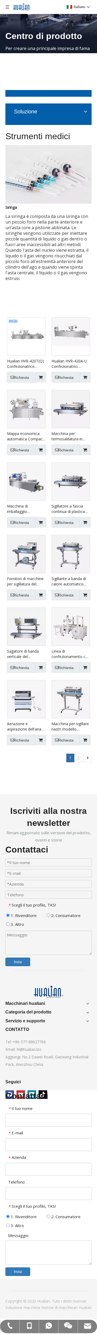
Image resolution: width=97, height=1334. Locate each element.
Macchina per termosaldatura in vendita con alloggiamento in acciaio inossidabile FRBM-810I (68, 436)
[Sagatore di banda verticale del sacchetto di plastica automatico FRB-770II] (26, 626)
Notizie (48, 1307)
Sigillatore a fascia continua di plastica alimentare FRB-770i (69, 509)
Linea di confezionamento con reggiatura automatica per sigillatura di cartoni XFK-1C (70, 654)
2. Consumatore (65, 915)
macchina (32, 1307)
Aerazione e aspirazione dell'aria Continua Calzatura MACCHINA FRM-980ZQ (24, 726)
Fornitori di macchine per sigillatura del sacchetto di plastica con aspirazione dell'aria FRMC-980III (25, 581)
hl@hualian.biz (29, 1049)
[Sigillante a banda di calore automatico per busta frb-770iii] (71, 553)
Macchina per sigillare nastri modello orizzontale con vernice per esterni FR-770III (70, 726)
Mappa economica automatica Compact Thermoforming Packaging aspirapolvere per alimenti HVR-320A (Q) (25, 436)
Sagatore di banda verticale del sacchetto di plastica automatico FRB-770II (26, 654)
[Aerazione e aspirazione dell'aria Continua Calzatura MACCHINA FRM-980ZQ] (26, 698)
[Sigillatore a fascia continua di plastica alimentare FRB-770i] (71, 481)
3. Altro (17, 924)
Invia (18, 961)
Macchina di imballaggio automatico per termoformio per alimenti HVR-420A (23, 509)
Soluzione (14, 1307)
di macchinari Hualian (73, 1307)
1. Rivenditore (23, 915)
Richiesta (21, 377)
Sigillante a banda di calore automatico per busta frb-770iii (68, 581)
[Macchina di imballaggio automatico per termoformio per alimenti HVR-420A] (26, 481)
